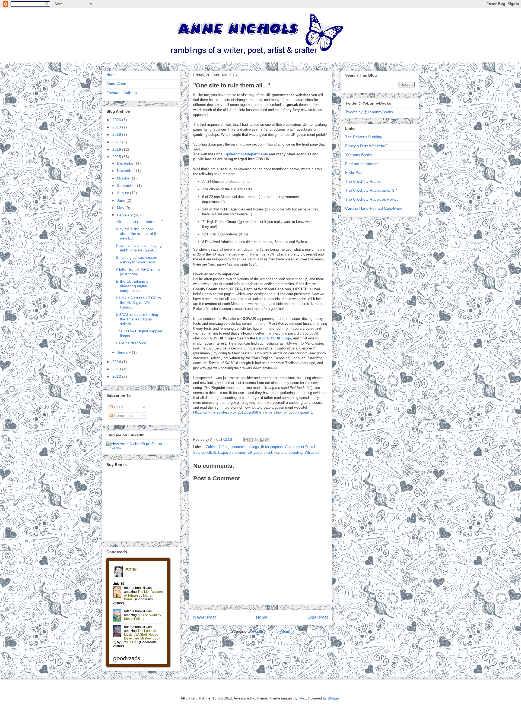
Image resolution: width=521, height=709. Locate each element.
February (125, 215)
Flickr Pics (354, 172)
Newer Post (204, 617)
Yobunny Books (358, 155)
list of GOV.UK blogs (273, 338)
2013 (117, 369)
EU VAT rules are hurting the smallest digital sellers (137, 319)
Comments (123, 415)
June (121, 200)
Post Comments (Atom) (271, 631)
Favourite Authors (121, 92)
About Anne (116, 83)
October (124, 178)
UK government (260, 452)
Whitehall (312, 452)
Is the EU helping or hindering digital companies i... (133, 286)
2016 (117, 149)
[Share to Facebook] (261, 439)
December (126, 163)
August (123, 193)
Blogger (333, 698)
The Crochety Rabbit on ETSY (371, 190)
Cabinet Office (217, 447)
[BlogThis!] (251, 439)
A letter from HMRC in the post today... (138, 271)
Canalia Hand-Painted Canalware (373, 208)
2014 (117, 362)
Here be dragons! (131, 343)
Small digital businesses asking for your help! (136, 259)
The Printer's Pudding (363, 137)
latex (302, 698)
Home (262, 617)
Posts (118, 407)
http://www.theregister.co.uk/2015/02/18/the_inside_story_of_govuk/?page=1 (253, 412)
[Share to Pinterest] (266, 439)
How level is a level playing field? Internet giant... (139, 247)
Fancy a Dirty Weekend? (366, 146)
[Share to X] (256, 439)
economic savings (244, 447)
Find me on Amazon (362, 164)
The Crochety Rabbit (363, 181)
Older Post (317, 617)
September (127, 185)
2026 (117, 120)
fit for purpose (272, 447)
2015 (117, 157)
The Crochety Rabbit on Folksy (371, 199)
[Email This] (246, 439)
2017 (117, 142)
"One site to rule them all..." (139, 221)
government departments (247, 154)
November (126, 170)
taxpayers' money (232, 452)
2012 (117, 376)
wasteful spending (288, 452)
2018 (117, 134)
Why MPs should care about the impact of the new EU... (138, 233)
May (121, 208)
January (124, 352)
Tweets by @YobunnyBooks (369, 112)
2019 (117, 127)
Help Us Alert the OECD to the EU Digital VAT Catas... (138, 302)
